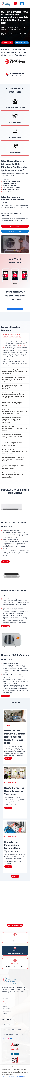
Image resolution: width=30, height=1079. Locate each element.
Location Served (7, 1011)
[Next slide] (26, 275)
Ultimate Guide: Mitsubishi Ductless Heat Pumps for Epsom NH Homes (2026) (14, 736)
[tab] (13, 283)
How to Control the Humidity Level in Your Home (14, 791)
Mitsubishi (7, 725)
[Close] (28, 1066)
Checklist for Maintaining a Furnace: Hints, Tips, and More (12, 847)
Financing (5, 1006)
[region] (15, 1072)
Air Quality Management (10, 782)
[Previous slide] (4, 275)
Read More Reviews (16, 309)
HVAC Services (6, 1008)
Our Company (6, 1004)
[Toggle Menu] (27, 3)
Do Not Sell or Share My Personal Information (13, 1076)
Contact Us (5, 1013)
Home (4, 1001)
